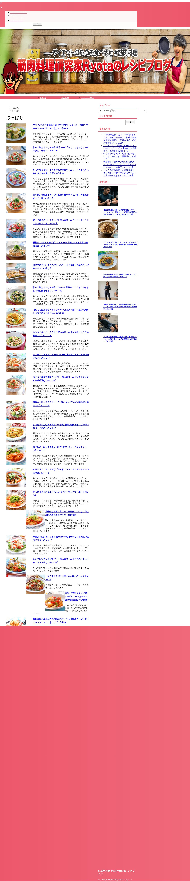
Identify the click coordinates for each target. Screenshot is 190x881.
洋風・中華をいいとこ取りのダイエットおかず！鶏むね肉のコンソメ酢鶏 (76, 596)
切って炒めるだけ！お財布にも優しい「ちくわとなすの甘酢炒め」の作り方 (119, 156)
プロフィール (87, 98)
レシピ (43, 98)
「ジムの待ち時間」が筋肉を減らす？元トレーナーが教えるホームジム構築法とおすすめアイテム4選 (119, 173)
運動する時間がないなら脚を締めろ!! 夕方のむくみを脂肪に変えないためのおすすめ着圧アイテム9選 (119, 164)
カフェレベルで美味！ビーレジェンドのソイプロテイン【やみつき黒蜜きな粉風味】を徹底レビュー (119, 148)
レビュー (65, 98)
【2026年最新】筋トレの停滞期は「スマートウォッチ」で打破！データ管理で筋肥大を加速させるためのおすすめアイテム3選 (120, 212)
